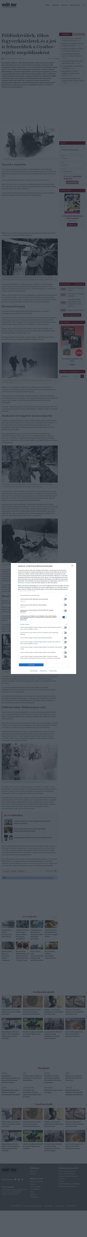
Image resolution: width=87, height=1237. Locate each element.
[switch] (64, 599)
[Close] (73, 566)
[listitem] (43, 595)
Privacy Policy (53, 671)
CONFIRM (31, 665)
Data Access (43, 671)
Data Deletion (34, 671)
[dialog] (43, 618)
